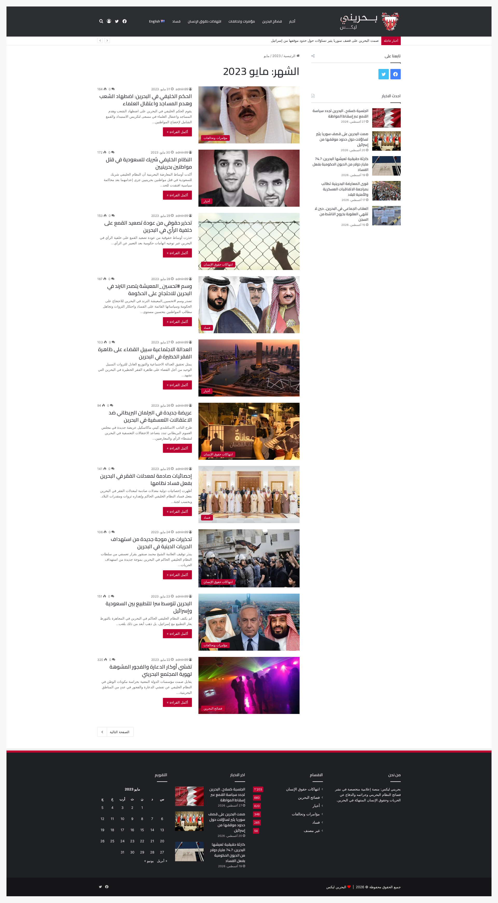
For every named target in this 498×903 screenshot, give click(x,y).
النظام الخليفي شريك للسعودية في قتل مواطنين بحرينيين (149, 163)
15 (142, 830)
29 (142, 852)
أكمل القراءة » (177, 132)
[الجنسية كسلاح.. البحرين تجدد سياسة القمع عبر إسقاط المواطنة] (386, 118)
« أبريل (162, 861)
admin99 (182, 89)
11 (112, 819)
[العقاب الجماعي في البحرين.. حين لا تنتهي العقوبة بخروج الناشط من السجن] (386, 215)
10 (122, 819)
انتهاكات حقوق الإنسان (204, 21)
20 (162, 841)
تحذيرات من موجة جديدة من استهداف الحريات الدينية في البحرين (151, 542)
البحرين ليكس (336, 887)
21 (152, 841)
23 (132, 841)
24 (122, 841)
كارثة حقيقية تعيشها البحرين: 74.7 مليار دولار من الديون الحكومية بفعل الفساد (323, 40)
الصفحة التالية (119, 732)
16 (132, 830)
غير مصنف (312, 831)
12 (102, 819)
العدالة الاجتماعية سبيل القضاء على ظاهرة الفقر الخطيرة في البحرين (145, 352)
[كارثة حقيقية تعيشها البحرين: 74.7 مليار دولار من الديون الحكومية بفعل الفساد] (386, 166)
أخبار (292, 21)
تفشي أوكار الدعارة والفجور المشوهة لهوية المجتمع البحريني (150, 670)
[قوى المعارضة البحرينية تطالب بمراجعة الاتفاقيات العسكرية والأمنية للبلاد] (386, 190)
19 (102, 830)
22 (142, 841)
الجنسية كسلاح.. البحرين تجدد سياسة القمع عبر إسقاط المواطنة (340, 113)
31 (122, 852)
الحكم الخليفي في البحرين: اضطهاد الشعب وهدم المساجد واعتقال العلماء (145, 99)
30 (132, 852)
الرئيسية (289, 56)
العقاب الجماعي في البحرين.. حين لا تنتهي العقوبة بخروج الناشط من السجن (341, 214)
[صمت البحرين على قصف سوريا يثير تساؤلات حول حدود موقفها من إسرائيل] (386, 141)
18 (112, 830)
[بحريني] (361, 21)
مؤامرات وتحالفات (242, 21)
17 (122, 830)
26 (102, 841)
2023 (276, 56)
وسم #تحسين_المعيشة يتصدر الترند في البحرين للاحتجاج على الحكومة (149, 289)
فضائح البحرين (272, 21)
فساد (176, 21)
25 (112, 841)
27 (162, 852)
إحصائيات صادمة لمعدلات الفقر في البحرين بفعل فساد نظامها (146, 479)
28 (152, 852)
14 (152, 830)
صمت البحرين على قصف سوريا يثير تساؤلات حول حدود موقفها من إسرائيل (342, 139)
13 (162, 830)
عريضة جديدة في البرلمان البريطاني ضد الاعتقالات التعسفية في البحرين (150, 416)
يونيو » (149, 861)
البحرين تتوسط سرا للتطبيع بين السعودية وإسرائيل (149, 607)
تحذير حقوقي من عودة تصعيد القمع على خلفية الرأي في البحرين (148, 226)
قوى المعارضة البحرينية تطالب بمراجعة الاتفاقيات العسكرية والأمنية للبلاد (344, 189)
